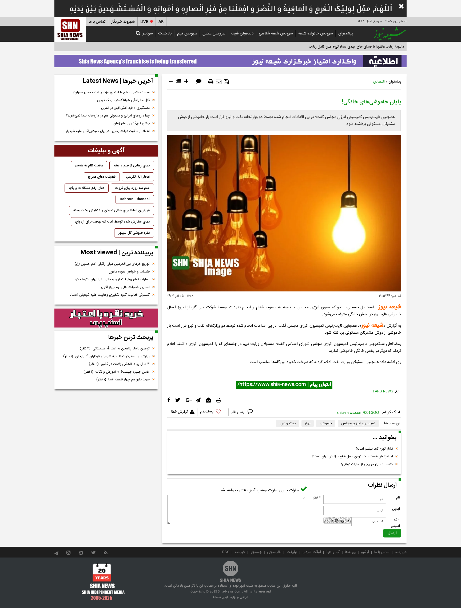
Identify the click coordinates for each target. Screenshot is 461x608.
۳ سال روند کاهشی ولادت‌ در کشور (119, 364)
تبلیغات (292, 552)
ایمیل (396, 509)
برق (307, 423)
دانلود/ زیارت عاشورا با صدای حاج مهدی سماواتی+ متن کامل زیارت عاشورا (351, 47)
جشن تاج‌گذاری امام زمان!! (130, 123)
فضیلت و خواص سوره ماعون (129, 272)
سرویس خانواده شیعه (315, 33)
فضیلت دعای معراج (102, 177)
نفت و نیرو (288, 423)
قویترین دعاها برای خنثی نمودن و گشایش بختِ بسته (111, 210)
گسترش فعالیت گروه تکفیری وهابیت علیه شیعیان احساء (110, 295)
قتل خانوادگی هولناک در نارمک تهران (123, 100)
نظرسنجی (274, 552)
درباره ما (401, 552)
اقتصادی (379, 82)
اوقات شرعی (312, 552)
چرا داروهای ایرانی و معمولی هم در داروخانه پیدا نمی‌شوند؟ (108, 116)
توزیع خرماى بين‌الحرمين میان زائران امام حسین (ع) (112, 264)
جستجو (256, 552)
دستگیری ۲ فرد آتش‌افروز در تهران (125, 108)
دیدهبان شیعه (242, 33)
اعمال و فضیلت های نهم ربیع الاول (125, 287)
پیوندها (350, 552)
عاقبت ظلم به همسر (89, 166)
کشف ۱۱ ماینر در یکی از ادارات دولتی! (367, 464)
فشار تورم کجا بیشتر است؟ (374, 449)
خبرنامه (240, 552)
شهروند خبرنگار (123, 21)
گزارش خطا (179, 412)
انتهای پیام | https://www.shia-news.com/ (284, 385)
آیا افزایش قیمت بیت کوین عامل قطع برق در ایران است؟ (352, 456)
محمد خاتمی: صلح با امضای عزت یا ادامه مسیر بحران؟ (111, 92)
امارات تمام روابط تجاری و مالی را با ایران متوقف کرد (112, 279)
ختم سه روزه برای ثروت (132, 188)
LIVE (144, 22)
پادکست (165, 33)
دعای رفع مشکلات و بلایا (86, 188)
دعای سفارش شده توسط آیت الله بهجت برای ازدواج (112, 222)
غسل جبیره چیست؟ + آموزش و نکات (117, 372)
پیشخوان (345, 33)
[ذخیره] (226, 82)
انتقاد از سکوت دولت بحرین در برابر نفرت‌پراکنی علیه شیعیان (107, 131)
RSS (225, 552)
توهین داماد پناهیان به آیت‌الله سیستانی (115, 349)
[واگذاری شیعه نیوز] (230, 60)
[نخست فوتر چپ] (103, 581)
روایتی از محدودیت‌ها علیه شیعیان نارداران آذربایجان (106, 356)
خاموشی (326, 423)
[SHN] (70, 29)
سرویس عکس (213, 33)
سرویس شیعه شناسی (276, 33)
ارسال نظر (239, 412)
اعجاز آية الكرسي (138, 177)
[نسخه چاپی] (210, 82)
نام (398, 498)
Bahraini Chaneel (135, 199)
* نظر (317, 498)
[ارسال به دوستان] (218, 82)
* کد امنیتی (395, 523)
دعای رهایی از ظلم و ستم (132, 166)
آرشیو (365, 552)
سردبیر (148, 33)
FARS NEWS (383, 391)
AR (161, 22)
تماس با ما (97, 21)
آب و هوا (333, 552)
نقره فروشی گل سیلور (134, 233)
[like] (213, 412)
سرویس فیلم (187, 33)
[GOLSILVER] (106, 318)
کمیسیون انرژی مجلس (358, 423)
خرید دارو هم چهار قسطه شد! (123, 380)
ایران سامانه (220, 597)
